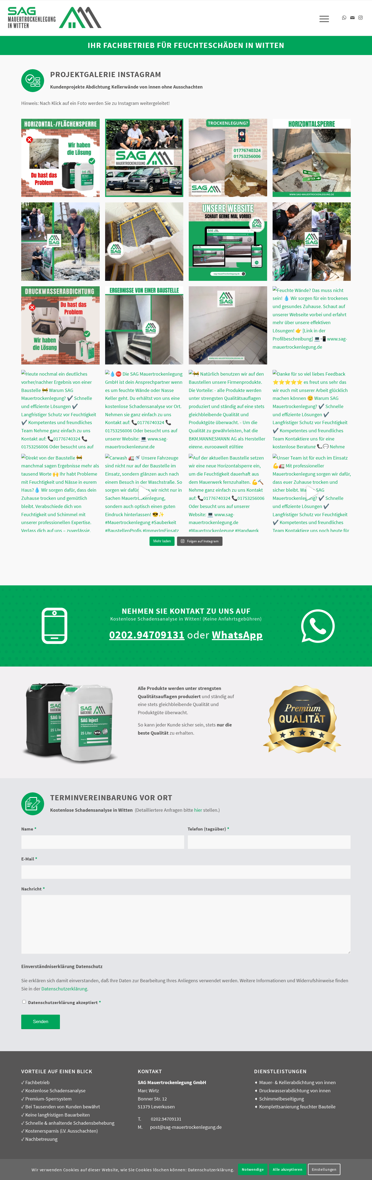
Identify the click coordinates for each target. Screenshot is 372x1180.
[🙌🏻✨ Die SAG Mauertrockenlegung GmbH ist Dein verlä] (312, 241)
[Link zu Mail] (352, 18)
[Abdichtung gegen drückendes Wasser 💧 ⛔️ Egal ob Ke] (60, 325)
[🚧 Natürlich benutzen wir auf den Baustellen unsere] (228, 409)
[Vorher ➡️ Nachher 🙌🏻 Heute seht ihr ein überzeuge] (312, 158)
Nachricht (33, 889)
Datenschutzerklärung (64, 989)
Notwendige (253, 1169)
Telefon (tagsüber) (208, 829)
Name (28, 829)
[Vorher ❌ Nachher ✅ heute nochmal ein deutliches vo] (144, 241)
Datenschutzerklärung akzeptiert (64, 1002)
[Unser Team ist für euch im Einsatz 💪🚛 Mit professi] (312, 493)
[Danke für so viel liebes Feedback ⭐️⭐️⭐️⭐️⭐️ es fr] (312, 409)
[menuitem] (322, 18)
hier (198, 810)
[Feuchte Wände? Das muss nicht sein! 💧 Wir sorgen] (228, 241)
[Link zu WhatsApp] (344, 18)
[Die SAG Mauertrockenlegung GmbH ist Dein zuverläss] (144, 158)
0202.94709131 (166, 1119)
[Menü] (322, 18)
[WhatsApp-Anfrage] (317, 626)
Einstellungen (324, 1169)
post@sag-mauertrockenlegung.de (186, 1127)
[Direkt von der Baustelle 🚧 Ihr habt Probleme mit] (144, 325)
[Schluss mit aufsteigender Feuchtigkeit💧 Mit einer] (228, 325)
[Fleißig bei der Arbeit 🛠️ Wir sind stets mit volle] (60, 241)
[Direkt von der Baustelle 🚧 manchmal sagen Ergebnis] (60, 493)
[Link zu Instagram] (360, 18)
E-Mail (29, 859)
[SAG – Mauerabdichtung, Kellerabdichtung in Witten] (55, 21)
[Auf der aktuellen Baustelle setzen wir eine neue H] (228, 493)
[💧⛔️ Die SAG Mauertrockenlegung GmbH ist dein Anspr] (228, 158)
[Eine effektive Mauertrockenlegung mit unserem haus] (60, 158)
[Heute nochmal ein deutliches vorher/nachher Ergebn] (60, 409)
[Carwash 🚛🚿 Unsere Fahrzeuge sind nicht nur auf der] (144, 493)
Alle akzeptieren (287, 1169)
